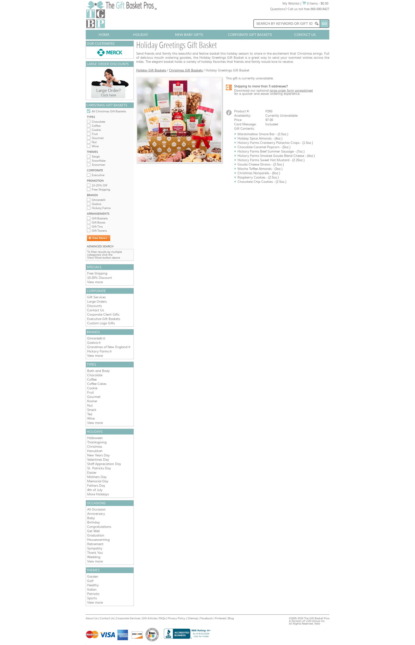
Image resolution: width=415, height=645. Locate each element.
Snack (91, 410)
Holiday (140, 35)
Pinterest (220, 618)
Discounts (94, 306)
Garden (92, 576)
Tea (89, 414)
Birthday (93, 522)
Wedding (93, 557)
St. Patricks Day (99, 468)
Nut (94, 142)
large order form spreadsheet (291, 90)
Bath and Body (98, 371)
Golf (90, 581)
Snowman (98, 164)
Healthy (93, 585)
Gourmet (98, 138)
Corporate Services (128, 618)
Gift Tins (97, 226)
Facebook (206, 618)
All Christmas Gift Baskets (109, 111)
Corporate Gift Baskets (250, 35)
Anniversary (96, 514)
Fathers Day (96, 485)
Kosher (92, 401)
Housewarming (98, 540)
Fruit (95, 134)
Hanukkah (95, 451)
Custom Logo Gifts (101, 323)
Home (104, 35)
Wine (95, 146)
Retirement (95, 544)
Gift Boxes (98, 222)
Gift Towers (99, 230)
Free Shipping (101, 189)
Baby (91, 518)
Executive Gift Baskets (103, 319)
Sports (92, 598)
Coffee (96, 126)
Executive (98, 175)
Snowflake (99, 160)
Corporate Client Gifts (103, 314)
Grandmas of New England (107, 347)
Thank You (95, 553)
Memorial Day (97, 481)
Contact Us (305, 35)
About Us (92, 618)
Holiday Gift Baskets (151, 70)
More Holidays (98, 494)
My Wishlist (290, 3)
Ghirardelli (98, 200)
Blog (231, 618)
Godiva (96, 204)
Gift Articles (149, 618)
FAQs (162, 618)
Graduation (95, 535)
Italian (92, 589)
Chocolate (98, 121)
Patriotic (93, 594)
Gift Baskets (100, 218)
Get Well (93, 531)
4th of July (95, 490)
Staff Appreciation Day (104, 464)
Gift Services (96, 297)
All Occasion (96, 509)
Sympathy (94, 548)
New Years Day (98, 455)
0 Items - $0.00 (317, 3)
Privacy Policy (176, 618)
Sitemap (193, 618)
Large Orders (97, 301)
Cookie (96, 130)
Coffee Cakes (96, 384)
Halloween (95, 438)
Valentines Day (98, 459)
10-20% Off (99, 185)
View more (95, 282)
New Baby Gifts (189, 35)
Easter (92, 472)
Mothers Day (97, 477)
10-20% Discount (99, 278)
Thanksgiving (97, 442)
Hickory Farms (101, 208)
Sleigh (96, 156)
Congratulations (99, 527)
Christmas (94, 446)
